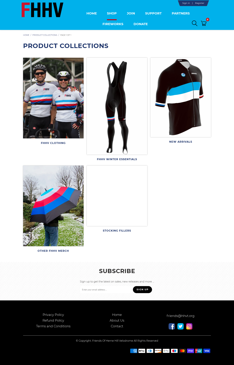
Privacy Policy (53, 315)
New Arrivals (180, 100)
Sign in (186, 3)
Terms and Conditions (53, 326)
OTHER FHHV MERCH (53, 209)
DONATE (141, 24)
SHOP (112, 13)
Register (199, 3)
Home (91, 13)
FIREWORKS (113, 24)
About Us (117, 320)
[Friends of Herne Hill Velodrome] (42, 13)
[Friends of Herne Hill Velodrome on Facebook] (172, 326)
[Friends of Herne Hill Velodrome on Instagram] (189, 326)
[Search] (195, 23)
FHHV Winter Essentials (117, 109)
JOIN (131, 13)
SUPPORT (153, 13)
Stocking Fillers (117, 199)
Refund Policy (53, 320)
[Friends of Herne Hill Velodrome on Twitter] (180, 326)
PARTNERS (181, 13)
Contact (117, 326)
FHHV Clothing (53, 101)
